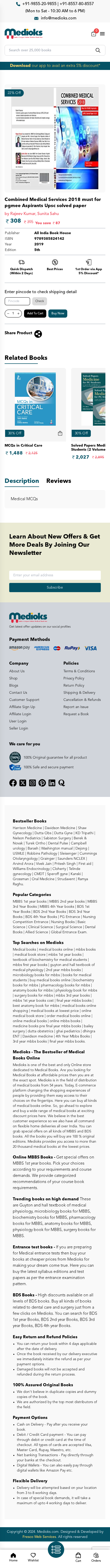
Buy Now (57, 313)
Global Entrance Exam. (68, 932)
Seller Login (18, 728)
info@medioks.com (58, 18)
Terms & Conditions (79, 671)
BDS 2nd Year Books (49, 912)
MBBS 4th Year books (56, 906)
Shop (13, 678)
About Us (17, 671)
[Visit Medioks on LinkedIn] (52, 783)
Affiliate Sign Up (22, 707)
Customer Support (24, 700)
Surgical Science (68, 927)
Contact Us (18, 693)
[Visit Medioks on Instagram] (32, 783)
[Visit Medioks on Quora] (61, 783)
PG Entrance (69, 917)
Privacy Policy (73, 678)
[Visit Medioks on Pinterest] (42, 783)
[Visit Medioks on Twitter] (23, 783)
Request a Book (76, 714)
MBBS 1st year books (30, 901)
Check (39, 301)
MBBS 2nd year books (66, 901)
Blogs (13, 685)
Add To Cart (35, 313)
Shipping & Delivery (79, 693)
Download (20, 66)
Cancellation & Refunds (82, 700)
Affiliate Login (20, 714)
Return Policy (73, 685)
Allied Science (36, 932)
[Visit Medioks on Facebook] (13, 783)
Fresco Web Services (39, 1537)
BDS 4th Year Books (40, 917)
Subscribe (55, 587)
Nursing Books (62, 922)
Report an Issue (76, 707)
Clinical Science (40, 927)
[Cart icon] (60, 433)
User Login (18, 721)
